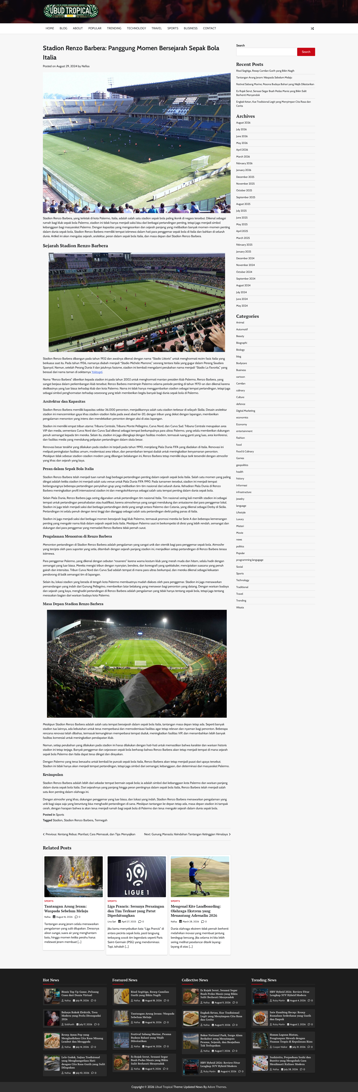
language (241, 505)
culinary (240, 390)
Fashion (240, 437)
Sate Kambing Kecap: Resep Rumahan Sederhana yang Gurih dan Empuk (290, 1015)
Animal (240, 322)
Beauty (240, 336)
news (239, 539)
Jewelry (240, 498)
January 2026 (243, 170)
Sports (172, 28)
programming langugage (249, 559)
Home (50, 28)
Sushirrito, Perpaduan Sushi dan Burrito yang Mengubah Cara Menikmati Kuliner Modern (290, 1060)
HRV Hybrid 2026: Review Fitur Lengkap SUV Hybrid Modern (220, 1064)
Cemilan (240, 383)
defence (240, 403)
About (78, 28)
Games (240, 458)
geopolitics (242, 465)
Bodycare (241, 363)
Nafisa (86, 66)
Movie (239, 532)
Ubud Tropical (164, 1087)
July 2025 (241, 210)
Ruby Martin (209, 1071)
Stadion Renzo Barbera (78, 820)
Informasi (241, 485)
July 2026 (241, 129)
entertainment (244, 431)
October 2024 (244, 271)
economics (242, 417)
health (239, 471)
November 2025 (245, 183)
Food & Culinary (245, 451)
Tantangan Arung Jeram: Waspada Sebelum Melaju (66, 908)
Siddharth (69, 1024)
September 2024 (245, 278)
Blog (63, 28)
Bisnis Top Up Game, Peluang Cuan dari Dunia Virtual (80, 993)
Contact (209, 28)
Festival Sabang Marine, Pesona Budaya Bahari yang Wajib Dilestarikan (275, 84)
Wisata (240, 607)
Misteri (240, 526)
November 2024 (245, 265)
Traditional (242, 587)
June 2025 (242, 217)
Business (190, 28)
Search (240, 45)
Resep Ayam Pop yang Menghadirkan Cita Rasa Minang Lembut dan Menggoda (82, 1038)
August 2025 (243, 204)
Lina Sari (112, 921)
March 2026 (243, 156)
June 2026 (242, 136)
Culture (240, 397)
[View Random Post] (312, 28)
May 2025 (242, 224)
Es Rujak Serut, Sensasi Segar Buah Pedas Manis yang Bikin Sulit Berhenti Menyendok (149, 1060)
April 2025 (242, 231)
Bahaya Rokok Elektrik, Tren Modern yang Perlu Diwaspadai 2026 (81, 1015)
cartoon (240, 376)
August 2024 (243, 285)
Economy (241, 424)
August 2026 (243, 122)
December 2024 (245, 258)
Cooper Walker (280, 1047)
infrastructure (243, 492)
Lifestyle (241, 512)
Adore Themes (217, 1087)
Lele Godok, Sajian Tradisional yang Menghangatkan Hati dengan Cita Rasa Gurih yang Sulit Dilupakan (83, 1062)
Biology (240, 349)
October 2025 (244, 190)
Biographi (241, 342)
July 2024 (241, 292)
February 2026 (244, 163)
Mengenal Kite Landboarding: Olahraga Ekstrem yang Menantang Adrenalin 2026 (196, 911)
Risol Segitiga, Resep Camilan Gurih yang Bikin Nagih (265, 70)
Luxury (240, 519)
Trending (114, 28)
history (240, 478)
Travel (157, 28)
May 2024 (242, 305)
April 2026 (242, 149)
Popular (94, 28)
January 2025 (243, 251)
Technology (136, 28)
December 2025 (245, 177)
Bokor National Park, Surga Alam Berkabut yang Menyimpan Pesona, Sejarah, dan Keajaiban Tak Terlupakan (221, 1040)
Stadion (57, 820)
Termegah (101, 820)
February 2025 (244, 244)
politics (240, 546)
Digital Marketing (245, 410)
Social (239, 566)
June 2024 (242, 299)
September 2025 (245, 197)
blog (238, 356)
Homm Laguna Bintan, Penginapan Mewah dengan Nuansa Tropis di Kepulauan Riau (291, 1038)
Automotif (242, 329)
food (239, 444)
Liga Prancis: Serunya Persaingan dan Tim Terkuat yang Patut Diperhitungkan (136, 911)
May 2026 (242, 143)
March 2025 (243, 238)
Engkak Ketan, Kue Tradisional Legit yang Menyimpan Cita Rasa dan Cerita (221, 1016)
